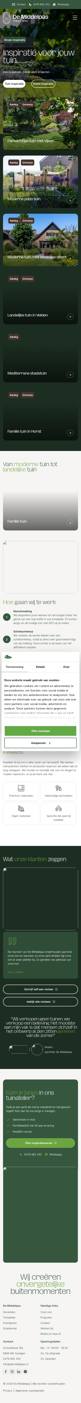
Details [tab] (40, 666)
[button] (14, 84)
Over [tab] (66, 666)
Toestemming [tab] (14, 666)
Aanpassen (38, 742)
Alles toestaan (40, 730)
